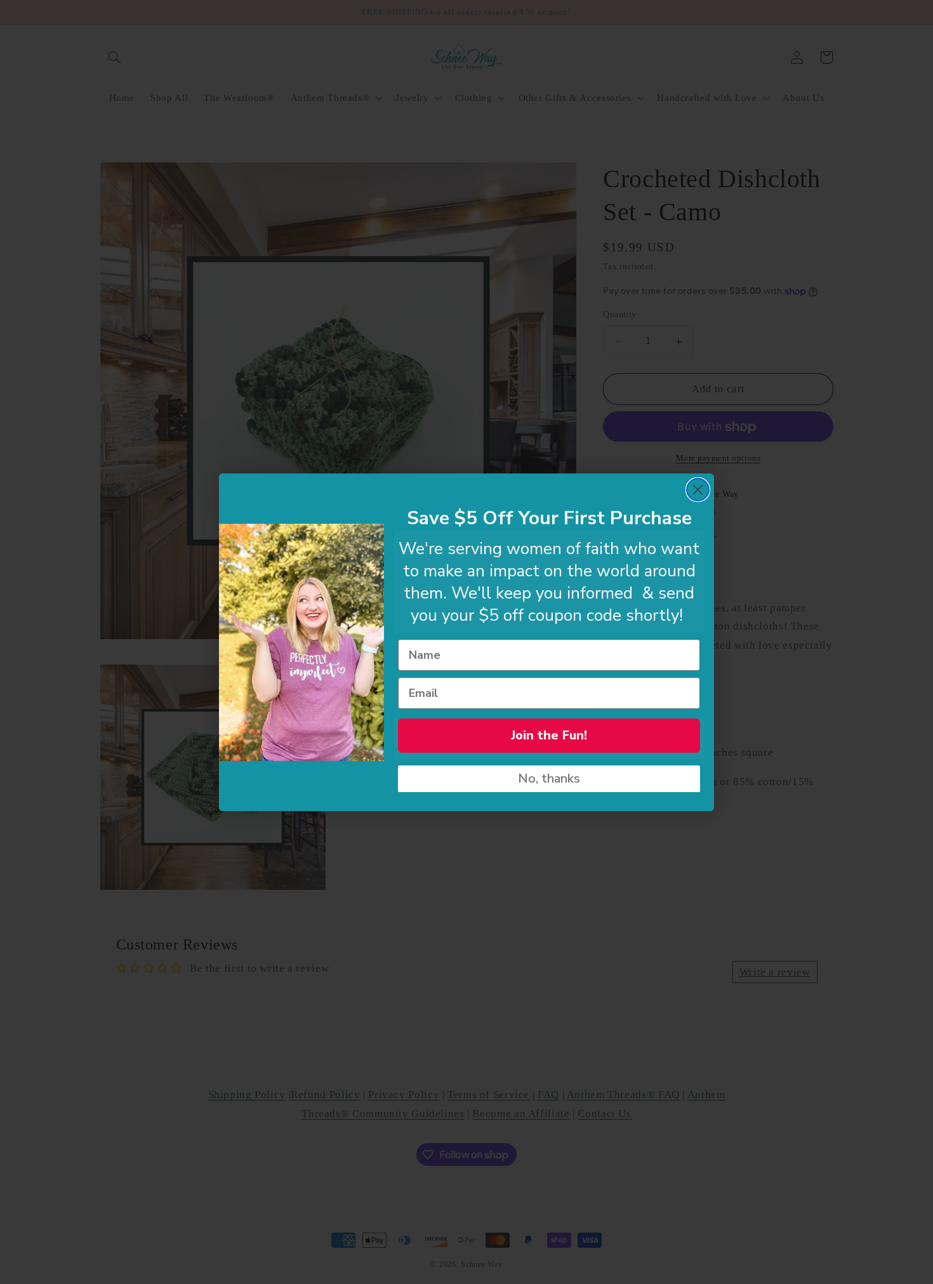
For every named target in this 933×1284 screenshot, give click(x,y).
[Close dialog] (698, 490)
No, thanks (549, 778)
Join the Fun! (549, 735)
